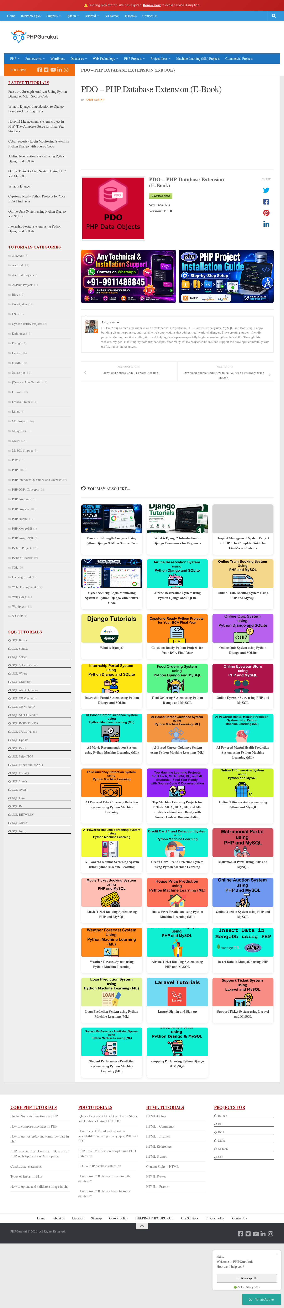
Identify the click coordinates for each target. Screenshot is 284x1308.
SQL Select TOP (22, 756)
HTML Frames (156, 1156)
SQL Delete (19, 748)
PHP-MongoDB (22, 528)
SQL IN (17, 806)
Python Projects (22, 548)
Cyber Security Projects (27, 324)
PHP (13, 58)
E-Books (131, 15)
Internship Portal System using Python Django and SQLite (112, 700)
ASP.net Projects (22, 285)
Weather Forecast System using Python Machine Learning (112, 964)
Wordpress (19, 606)
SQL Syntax (20, 648)
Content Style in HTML (162, 1166)
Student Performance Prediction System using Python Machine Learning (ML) (112, 1066)
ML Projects (20, 421)
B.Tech (222, 1115)
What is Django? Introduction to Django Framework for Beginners (177, 540)
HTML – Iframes (158, 1136)
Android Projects (23, 275)
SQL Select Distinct (24, 665)
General (17, 353)
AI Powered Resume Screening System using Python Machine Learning (112, 864)
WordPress (58, 58)
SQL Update (20, 740)
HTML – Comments (160, 1126)
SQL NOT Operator (25, 715)
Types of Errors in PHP (26, 1176)
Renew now (152, 5)
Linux (16, 411)
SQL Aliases (20, 823)
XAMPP (17, 616)
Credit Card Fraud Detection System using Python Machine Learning (177, 864)
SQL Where (19, 673)
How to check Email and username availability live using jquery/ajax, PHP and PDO (108, 1136)
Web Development (24, 587)
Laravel (17, 392)
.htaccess (18, 255)
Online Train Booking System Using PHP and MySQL (243, 595)
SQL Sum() (19, 781)
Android (90, 15)
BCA (221, 1132)
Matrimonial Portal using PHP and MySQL (242, 864)
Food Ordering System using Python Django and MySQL (177, 700)
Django (17, 343)
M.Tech (223, 1149)
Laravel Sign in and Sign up (177, 1011)
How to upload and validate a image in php (39, 1186)
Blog (15, 294)
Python (71, 15)
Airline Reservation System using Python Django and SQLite (177, 595)
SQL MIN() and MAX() (27, 764)
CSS (14, 314)
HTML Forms (156, 1176)
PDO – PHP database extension (99, 1165)
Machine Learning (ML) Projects (198, 58)
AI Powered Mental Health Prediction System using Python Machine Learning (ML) (242, 752)
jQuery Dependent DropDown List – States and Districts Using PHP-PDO (107, 1118)
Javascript (18, 372)
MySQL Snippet (22, 450)
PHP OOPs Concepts (25, 489)
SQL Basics (19, 640)
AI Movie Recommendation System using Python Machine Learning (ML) (112, 750)
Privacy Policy (215, 1218)
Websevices (19, 596)
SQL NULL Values (24, 731)
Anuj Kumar (95, 100)
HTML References (159, 1146)
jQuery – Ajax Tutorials (27, 382)
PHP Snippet (20, 518)
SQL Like (18, 798)
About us (59, 1218)
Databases (77, 58)
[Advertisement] (198, 36)
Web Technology (104, 58)
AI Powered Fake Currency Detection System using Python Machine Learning (111, 807)
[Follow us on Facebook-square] (39, 69)
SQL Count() (20, 773)
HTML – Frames (157, 1186)
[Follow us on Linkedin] (59, 69)
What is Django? (112, 647)
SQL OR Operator (24, 698)
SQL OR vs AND (23, 706)
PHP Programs (21, 499)
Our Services (189, 1218)
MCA (221, 1140)
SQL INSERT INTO (25, 723)
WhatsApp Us (249, 1278)
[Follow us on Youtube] (52, 69)
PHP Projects (133, 58)
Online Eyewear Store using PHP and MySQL (243, 700)
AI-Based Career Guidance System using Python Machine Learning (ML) (177, 750)
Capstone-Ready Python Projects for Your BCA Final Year (177, 650)
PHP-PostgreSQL (23, 538)
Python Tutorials (22, 557)
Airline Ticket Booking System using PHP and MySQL (177, 964)
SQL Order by (21, 682)
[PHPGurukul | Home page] (35, 36)
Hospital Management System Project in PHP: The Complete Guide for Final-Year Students (242, 543)
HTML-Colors (156, 1116)
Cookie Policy (118, 1218)
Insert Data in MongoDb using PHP (243, 961)
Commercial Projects (239, 58)
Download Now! (161, 196)
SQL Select (19, 657)
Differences (19, 333)
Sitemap (96, 1218)
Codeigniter (19, 304)
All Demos (112, 15)
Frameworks (33, 58)
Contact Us (149, 15)
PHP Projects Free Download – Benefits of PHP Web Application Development (39, 1153)
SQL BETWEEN (23, 814)
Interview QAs (31, 15)
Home (11, 15)
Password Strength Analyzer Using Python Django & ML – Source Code (111, 540)
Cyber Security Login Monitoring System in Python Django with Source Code (111, 597)
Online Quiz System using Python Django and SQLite (242, 650)
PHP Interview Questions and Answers (37, 479)
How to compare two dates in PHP (33, 1126)
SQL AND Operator (25, 690)
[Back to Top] (142, 1226)
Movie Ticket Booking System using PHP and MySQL (112, 914)
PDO (15, 460)
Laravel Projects (22, 401)
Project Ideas (159, 58)
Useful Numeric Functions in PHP (34, 1116)
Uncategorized (21, 577)
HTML (16, 362)
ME (220, 1157)
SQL (15, 567)
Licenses (78, 1218)
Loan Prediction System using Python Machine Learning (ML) (111, 1014)
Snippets (52, 15)
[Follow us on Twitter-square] (46, 69)
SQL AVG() (19, 789)
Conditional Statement (25, 1166)
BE (219, 1124)
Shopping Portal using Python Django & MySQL (177, 1063)
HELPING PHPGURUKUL (154, 1218)
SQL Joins (19, 831)
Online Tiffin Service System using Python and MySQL (243, 804)
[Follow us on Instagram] (66, 69)
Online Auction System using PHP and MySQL (243, 914)
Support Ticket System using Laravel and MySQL (243, 1014)
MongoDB (19, 431)
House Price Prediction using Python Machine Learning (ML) (177, 914)
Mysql (16, 440)
